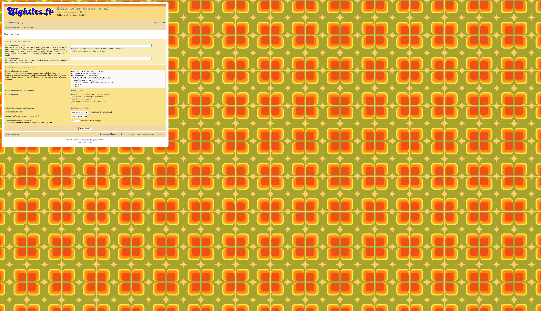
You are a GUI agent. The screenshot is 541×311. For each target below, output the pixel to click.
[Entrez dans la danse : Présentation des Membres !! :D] (118, 82)
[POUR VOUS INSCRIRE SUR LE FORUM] (118, 71)
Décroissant (107, 112)
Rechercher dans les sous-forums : (19, 91)
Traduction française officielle (82, 141)
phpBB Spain (88, 142)
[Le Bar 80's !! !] (118, 85)
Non (81, 91)
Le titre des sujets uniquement (84, 99)
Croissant (95, 112)
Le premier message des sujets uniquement (90, 102)
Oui (74, 91)
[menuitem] (20, 23)
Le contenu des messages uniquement (88, 97)
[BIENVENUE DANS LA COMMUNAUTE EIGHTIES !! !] (118, 78)
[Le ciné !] (118, 87)
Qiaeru (95, 141)
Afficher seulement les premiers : (18, 121)
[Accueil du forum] (31, 11)
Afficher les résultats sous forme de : (20, 108)
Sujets (87, 108)
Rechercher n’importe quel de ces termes (89, 51)
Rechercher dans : (12, 94)
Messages (77, 108)
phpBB (78, 139)
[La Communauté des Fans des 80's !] (118, 76)
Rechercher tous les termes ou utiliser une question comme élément (99, 49)
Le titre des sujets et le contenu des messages (91, 94)
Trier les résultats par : (14, 112)
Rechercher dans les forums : (17, 71)
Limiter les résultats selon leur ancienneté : (22, 116)
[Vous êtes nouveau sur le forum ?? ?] (118, 80)
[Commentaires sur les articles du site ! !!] (118, 74)
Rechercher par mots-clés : (16, 45)
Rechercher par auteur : (15, 58)
